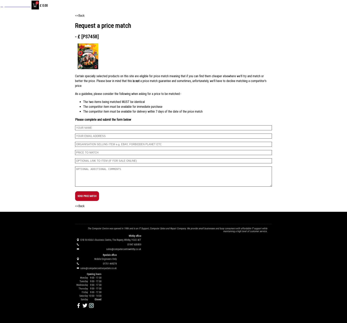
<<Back (80, 15)
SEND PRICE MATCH (87, 196)
